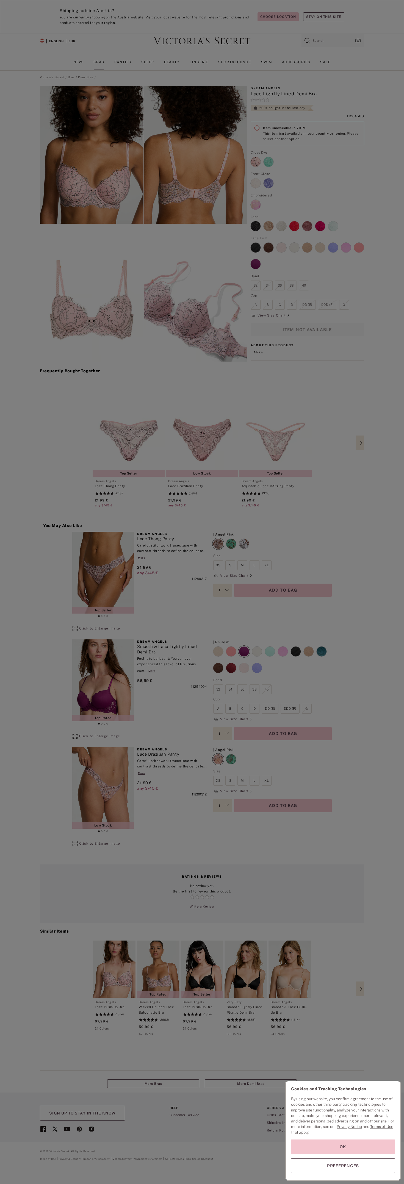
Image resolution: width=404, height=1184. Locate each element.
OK (343, 1146)
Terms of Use (381, 1126)
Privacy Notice (349, 1126)
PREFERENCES (343, 1165)
